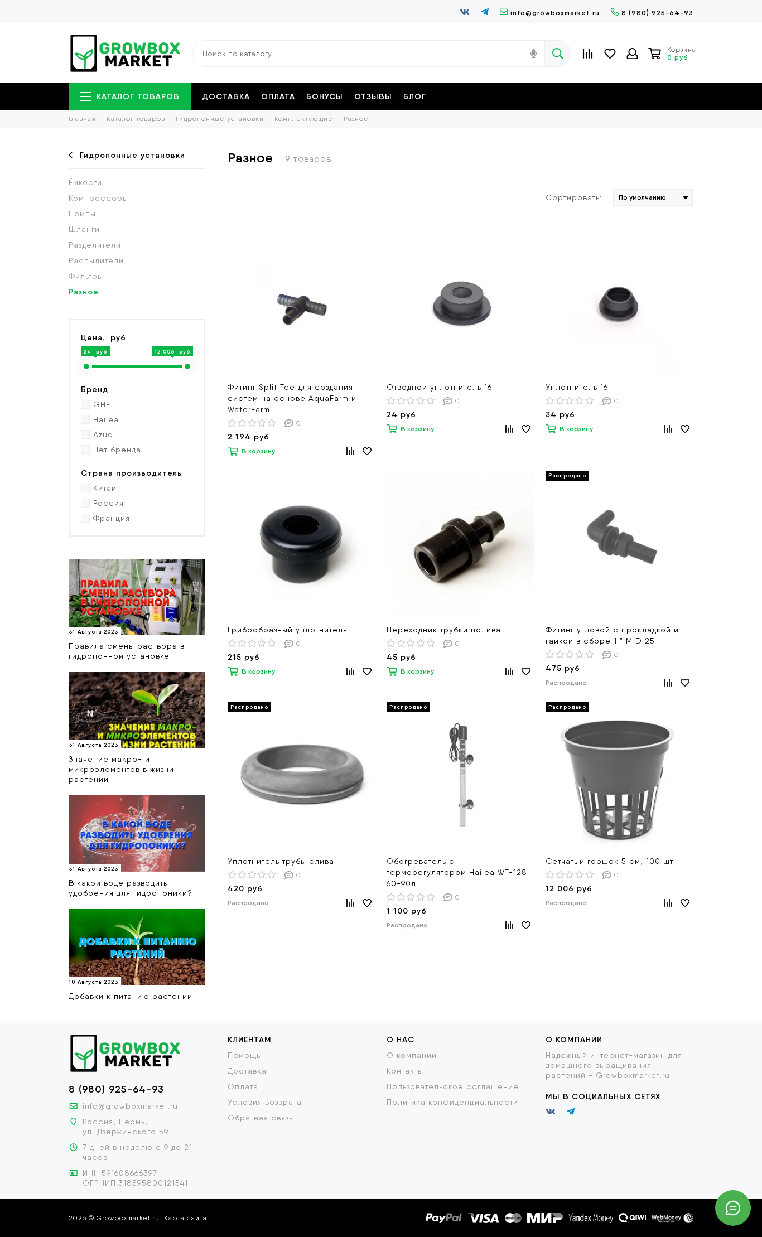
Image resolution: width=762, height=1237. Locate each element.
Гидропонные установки (132, 155)
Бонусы (324, 96)
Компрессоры (98, 198)
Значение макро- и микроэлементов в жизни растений (121, 769)
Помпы (82, 213)
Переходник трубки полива (444, 629)
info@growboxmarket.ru (555, 12)
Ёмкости (85, 182)
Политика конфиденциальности (452, 1102)
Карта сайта (185, 1218)
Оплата (278, 96)
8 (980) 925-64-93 (657, 12)
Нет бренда (117, 449)
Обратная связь (260, 1117)
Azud (103, 434)
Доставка (226, 96)
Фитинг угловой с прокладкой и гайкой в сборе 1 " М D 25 (612, 635)
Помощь (244, 1055)
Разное (84, 292)
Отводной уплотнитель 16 (439, 387)
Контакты (405, 1070)
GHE (101, 404)
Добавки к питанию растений (130, 996)
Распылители (96, 260)
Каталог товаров (138, 96)
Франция (111, 518)
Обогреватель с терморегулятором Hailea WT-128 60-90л (457, 872)
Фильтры (86, 276)
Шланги (84, 229)
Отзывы (373, 96)
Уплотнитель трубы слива (281, 861)
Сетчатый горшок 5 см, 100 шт (609, 861)
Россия (108, 503)
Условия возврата (265, 1102)
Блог (414, 96)
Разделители (95, 244)
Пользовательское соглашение (453, 1086)
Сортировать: (574, 197)
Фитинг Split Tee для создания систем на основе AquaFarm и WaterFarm (292, 398)
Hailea (106, 419)
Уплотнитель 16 (577, 387)
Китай (105, 488)
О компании (412, 1055)
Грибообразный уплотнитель (287, 629)
